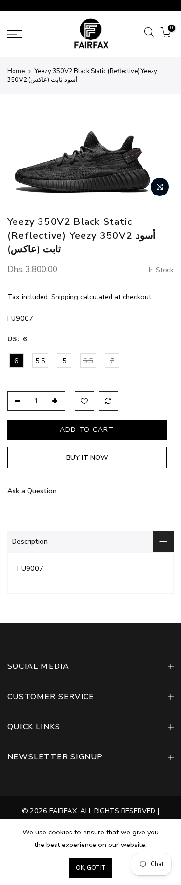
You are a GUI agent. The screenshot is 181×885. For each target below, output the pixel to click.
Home (16, 71)
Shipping (64, 296)
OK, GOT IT (90, 868)
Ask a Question (31, 490)
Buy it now (87, 457)
